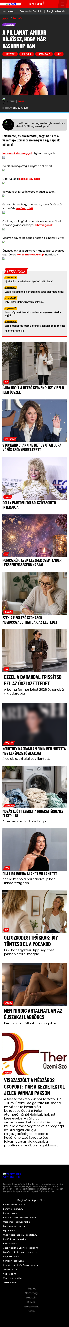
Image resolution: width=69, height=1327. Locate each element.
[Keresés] (54, 4)
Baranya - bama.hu (13, 1209)
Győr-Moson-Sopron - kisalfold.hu (20, 1235)
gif (58, 54)
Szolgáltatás (31, 1306)
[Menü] (62, 4)
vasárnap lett (24, 208)
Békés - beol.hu (10, 1213)
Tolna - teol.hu (10, 1269)
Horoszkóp (8, 11)
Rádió (31, 1311)
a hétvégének (43, 225)
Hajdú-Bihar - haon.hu (14, 1239)
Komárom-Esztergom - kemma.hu (20, 1252)
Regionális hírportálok (31, 1200)
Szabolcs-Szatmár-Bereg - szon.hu (21, 1265)
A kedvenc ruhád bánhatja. (24, 821)
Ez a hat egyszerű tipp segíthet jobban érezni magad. (29, 952)
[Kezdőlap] (11, 4)
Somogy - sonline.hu (13, 1261)
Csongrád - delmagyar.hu (16, 1222)
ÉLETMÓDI (18, 18)
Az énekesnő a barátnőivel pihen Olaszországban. (28, 881)
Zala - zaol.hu (10, 1282)
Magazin (31, 1297)
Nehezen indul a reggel (16, 153)
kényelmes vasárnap (30, 254)
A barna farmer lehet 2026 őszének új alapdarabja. (34, 691)
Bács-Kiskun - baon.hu (14, 1204)
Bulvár (31, 1302)
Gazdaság (31, 1293)
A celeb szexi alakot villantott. (26, 759)
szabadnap (44, 54)
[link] (6, 382)
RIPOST (6, 18)
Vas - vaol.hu (10, 1274)
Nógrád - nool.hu (11, 1256)
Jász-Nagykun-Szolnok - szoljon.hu (21, 1248)
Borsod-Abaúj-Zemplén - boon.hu (20, 1217)
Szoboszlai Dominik (31, 11)
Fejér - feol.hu (9, 1230)
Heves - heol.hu (10, 1243)
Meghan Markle (56, 11)
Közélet (31, 1288)
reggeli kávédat (29, 179)
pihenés (26, 54)
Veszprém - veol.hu (12, 1278)
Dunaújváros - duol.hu (14, 1226)
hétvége (10, 54)
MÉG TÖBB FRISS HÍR (14, 331)
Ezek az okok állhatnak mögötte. (30, 1023)
